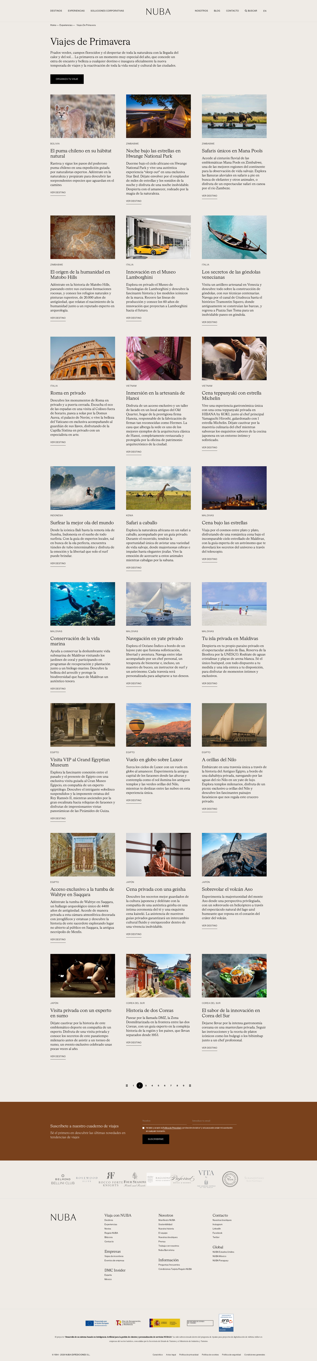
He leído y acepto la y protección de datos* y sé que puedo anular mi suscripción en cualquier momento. (189, 1129)
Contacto (232, 11)
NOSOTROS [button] (201, 11)
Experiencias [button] (76, 11)
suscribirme (156, 1139)
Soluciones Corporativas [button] (107, 11)
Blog (217, 11)
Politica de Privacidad (172, 1128)
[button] (86, 25)
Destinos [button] (56, 11)
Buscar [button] (252, 11)
